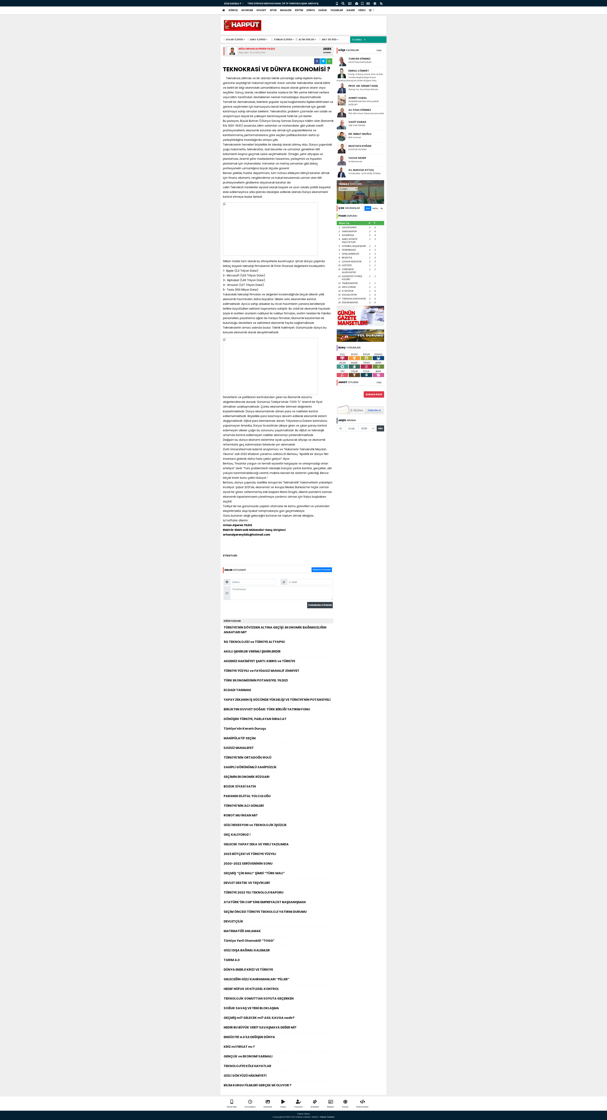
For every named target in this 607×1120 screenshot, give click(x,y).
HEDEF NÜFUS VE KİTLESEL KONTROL (251, 989)
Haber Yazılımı (327, 1116)
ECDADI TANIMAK (237, 690)
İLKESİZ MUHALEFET (239, 748)
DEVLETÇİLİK (233, 921)
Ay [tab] (381, 208)
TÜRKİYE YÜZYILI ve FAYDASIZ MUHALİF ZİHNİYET (261, 670)
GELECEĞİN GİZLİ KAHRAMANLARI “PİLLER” (256, 979)
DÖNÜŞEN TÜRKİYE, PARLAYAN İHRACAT (255, 719)
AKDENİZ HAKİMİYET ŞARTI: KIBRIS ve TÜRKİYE (259, 661)
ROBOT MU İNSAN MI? (241, 815)
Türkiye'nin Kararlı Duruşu (245, 728)
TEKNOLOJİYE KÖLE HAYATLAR (247, 1066)
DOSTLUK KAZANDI (357, 149)
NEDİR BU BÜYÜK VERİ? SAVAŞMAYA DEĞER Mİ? (260, 1027)
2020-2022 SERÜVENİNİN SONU (248, 863)
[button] (371, 10)
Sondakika (250, 1106)
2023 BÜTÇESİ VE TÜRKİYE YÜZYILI (250, 854)
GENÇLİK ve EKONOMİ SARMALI (248, 1056)
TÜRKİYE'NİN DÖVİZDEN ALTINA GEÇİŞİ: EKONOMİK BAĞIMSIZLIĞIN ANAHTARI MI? (275, 629)
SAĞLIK (322, 10)
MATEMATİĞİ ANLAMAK (242, 931)
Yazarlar (298, 1106)
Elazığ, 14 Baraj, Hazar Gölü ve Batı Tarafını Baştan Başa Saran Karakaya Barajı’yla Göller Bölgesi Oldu (360, 77)
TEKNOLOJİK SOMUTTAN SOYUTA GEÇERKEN (259, 998)
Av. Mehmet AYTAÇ (361, 170)
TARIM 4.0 (232, 960)
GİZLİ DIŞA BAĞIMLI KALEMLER (247, 950)
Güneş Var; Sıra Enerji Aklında (363, 89)
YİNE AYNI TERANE (356, 125)
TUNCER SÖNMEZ (359, 59)
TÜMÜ (379, 50)
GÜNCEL (233, 10)
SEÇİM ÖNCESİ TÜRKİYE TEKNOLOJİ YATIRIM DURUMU (265, 911)
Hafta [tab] (375, 208)
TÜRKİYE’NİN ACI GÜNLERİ (244, 805)
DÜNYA (311, 10)
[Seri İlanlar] (362, 3)
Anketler (315, 1106)
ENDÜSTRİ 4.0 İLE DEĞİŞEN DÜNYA (249, 1037)
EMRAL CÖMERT (358, 71)
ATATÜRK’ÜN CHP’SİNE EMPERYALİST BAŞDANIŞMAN (265, 902)
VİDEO (362, 10)
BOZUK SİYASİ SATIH (240, 786)
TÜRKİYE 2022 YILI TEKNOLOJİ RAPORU (253, 892)
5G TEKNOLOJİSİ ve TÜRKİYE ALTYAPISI (254, 642)
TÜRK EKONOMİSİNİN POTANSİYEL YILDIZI (256, 680)
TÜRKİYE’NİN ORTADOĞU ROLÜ (247, 757)
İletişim (330, 1106)
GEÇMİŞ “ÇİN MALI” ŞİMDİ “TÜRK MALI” (254, 873)
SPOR (273, 10)
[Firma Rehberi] (357, 3)
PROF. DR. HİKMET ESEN (363, 86)
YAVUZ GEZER (357, 158)
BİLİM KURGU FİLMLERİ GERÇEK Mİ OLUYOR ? (257, 1085)
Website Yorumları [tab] (322, 569)
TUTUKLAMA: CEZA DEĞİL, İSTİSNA (364, 173)
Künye (345, 1106)
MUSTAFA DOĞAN (359, 146)
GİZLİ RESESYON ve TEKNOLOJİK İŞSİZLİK (255, 825)
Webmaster (362, 1106)
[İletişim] (350, 3)
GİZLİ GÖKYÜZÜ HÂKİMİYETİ (245, 1075)
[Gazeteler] (368, 3)
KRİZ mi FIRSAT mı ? (239, 1046)
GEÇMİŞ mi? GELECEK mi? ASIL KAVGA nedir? (259, 1018)
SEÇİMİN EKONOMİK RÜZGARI (247, 777)
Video (283, 1106)
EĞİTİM (299, 10)
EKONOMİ (247, 10)
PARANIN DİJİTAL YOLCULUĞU (247, 796)
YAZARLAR (336, 10)
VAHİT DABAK (357, 122)
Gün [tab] (368, 208)
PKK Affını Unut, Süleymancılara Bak (366, 113)
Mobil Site (232, 1106)
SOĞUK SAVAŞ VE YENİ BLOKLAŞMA (251, 1008)
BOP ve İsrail (354, 137)
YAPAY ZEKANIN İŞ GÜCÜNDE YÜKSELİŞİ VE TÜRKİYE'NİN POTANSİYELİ (277, 699)
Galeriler (267, 1106)
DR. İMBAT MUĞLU (359, 134)
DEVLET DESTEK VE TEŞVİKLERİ (247, 883)
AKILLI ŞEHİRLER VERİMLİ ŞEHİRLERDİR (252, 651)
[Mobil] (336, 3)
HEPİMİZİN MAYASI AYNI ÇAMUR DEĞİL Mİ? (363, 103)
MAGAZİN (285, 10)
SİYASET (261, 10)
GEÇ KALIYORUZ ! (237, 834)
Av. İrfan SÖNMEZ (359, 110)
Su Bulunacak (355, 161)
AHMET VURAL (357, 98)
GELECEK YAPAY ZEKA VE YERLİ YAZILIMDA (256, 844)
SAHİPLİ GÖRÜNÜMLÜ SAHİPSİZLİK (250, 767)
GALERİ (350, 10)
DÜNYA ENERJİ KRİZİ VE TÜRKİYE (248, 969)
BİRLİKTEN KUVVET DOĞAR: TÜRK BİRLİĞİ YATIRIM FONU (267, 709)
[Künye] (375, 3)
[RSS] (381, 3)
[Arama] (343, 3)
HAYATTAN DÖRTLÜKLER (359, 62)
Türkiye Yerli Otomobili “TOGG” (249, 940)
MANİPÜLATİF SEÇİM (240, 738)
